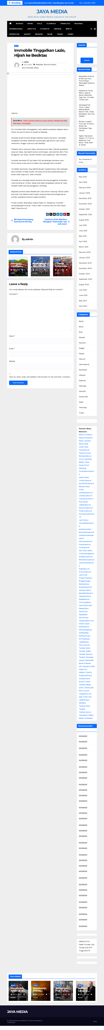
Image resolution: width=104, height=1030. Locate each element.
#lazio (36, 68)
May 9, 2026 (17, 994)
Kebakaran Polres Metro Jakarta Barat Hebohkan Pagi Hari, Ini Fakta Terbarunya (86, 95)
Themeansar (11, 1022)
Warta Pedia (83, 444)
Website (12, 361)
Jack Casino (83, 520)
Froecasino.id (84, 547)
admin (26, 62)
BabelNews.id (84, 599)
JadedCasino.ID (85, 505)
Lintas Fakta (83, 447)
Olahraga (51, 23)
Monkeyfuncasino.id (86, 560)
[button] (91, 29)
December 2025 (85, 198)
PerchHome (83, 618)
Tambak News (84, 706)
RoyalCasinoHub (85, 587)
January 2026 (84, 193)
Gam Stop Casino (85, 550)
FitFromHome (84, 645)
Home (95, 1021)
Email (12, 349)
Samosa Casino (85, 590)
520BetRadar (84, 633)
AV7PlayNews (84, 639)
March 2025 (83, 247)
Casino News (84, 477)
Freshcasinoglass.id (86, 554)
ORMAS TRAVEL (85, 672)
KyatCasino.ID (84, 569)
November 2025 (85, 204)
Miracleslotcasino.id (86, 532)
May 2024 (83, 301)
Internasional (16, 29)
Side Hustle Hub (85, 697)
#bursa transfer (50, 65)
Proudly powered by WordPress (17, 1020)
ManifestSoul (84, 584)
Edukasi (19, 23)
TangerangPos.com (86, 621)
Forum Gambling (85, 459)
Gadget (27, 34)
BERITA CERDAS (85, 435)
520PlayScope (84, 636)
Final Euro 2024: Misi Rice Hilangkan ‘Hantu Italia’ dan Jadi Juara (55, 221)
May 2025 (83, 236)
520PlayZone (84, 627)
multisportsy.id (84, 679)
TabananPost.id (85, 596)
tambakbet (83, 736)
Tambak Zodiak (85, 651)
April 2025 (83, 241)
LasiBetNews (84, 642)
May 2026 (83, 177)
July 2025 (83, 225)
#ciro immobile (27, 68)
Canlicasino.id (84, 450)
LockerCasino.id (85, 480)
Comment (13, 294)
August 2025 (84, 220)
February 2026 (85, 188)
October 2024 (84, 274)
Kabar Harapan (85, 441)
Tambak (82, 709)
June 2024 (83, 295)
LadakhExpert (84, 700)
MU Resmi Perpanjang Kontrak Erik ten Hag (23, 220)
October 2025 (84, 209)
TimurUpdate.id (85, 602)
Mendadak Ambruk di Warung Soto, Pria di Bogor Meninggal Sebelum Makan (86, 80)
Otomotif (44, 29)
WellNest (82, 703)
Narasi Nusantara (86, 438)
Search (81, 45)
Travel (60, 34)
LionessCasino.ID (85, 496)
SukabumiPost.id (85, 675)
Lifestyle (31, 29)
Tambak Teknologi (86, 657)
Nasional (78, 23)
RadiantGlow (84, 608)
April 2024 (83, 306)
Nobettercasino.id (85, 557)
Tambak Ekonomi (85, 654)
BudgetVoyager (85, 581)
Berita (69, 29)
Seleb (49, 34)
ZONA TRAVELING (86, 688)
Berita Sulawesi (85, 663)
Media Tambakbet (86, 718)
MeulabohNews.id (86, 593)
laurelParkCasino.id (86, 483)
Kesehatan (14, 34)
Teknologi (65, 23)
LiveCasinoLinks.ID (86, 499)
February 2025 (85, 252)
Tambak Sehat (84, 648)
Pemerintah (83, 397)
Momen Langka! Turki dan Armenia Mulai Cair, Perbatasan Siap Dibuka (86, 126)
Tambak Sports (85, 712)
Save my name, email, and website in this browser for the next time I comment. (39, 377)
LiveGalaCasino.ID (86, 493)
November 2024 (85, 268)
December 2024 (85, 263)
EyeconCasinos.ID (86, 508)
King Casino (83, 502)
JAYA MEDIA (52, 11)
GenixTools (83, 611)
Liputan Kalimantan (86, 660)
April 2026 (83, 182)
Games (70, 34)
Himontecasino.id (85, 541)
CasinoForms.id (85, 453)
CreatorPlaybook (85, 578)
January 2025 (84, 258)
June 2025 (83, 231)
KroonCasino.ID (85, 572)
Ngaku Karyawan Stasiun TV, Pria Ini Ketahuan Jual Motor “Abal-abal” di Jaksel (86, 140)
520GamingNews (85, 630)
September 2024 (85, 279)
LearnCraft (83, 575)
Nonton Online (84, 682)
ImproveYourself (85, 605)
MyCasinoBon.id (85, 456)
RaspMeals (83, 615)
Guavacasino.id (84, 544)
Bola (39, 23)
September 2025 (85, 214)
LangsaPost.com (85, 694)
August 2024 (84, 284)
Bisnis (30, 23)
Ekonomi (39, 34)
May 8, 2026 (62, 994)
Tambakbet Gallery (86, 715)
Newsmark (37, 1020)
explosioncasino (85, 529)
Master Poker (84, 462)
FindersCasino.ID (85, 511)
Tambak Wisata (85, 685)
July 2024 (83, 290)
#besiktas (39, 65)
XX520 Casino (84, 624)
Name (12, 336)
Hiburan (57, 29)
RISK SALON (84, 691)
